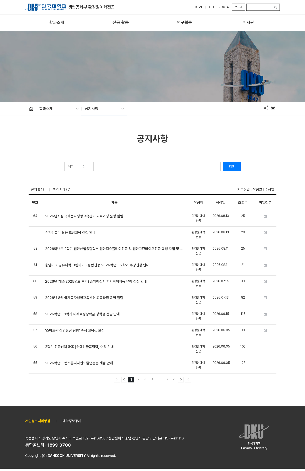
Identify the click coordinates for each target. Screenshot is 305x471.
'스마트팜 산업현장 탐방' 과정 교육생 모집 (74, 330)
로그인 (238, 7)
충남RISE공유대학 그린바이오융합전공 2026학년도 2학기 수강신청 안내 (97, 265)
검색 (231, 166)
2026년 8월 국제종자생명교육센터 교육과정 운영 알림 (84, 298)
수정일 (269, 189)
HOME (198, 7)
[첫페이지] (117, 379)
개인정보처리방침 (37, 421)
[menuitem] (56, 23)
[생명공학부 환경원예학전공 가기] (45, 7)
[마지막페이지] (188, 379)
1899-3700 (59, 445)
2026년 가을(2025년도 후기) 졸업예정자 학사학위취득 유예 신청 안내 (96, 281)
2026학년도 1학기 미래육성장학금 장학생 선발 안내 (82, 314)
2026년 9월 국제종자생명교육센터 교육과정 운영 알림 (84, 216)
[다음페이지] (181, 379)
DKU (211, 7)
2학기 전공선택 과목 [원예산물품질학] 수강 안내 (79, 347)
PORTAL (224, 7)
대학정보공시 (72, 421)
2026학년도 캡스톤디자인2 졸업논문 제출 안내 (79, 363)
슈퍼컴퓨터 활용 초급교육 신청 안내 (70, 232)
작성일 (257, 189)
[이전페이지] (124, 379)
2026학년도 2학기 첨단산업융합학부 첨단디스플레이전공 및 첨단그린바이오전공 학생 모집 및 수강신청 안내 (114, 249)
